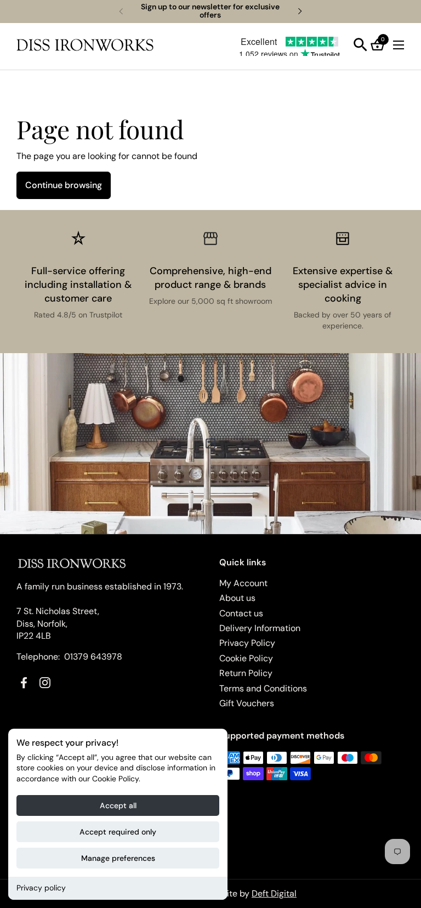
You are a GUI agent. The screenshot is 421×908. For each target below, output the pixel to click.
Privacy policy (41, 888)
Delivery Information (259, 628)
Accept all (118, 805)
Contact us (241, 613)
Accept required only (117, 832)
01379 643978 (93, 656)
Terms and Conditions (263, 688)
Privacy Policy (247, 643)
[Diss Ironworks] (84, 45)
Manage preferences (118, 858)
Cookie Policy (246, 658)
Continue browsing (63, 185)
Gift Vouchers (246, 703)
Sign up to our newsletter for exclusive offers (210, 11)
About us (237, 598)
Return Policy (245, 673)
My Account (243, 583)
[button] (360, 45)
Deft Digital (274, 893)
